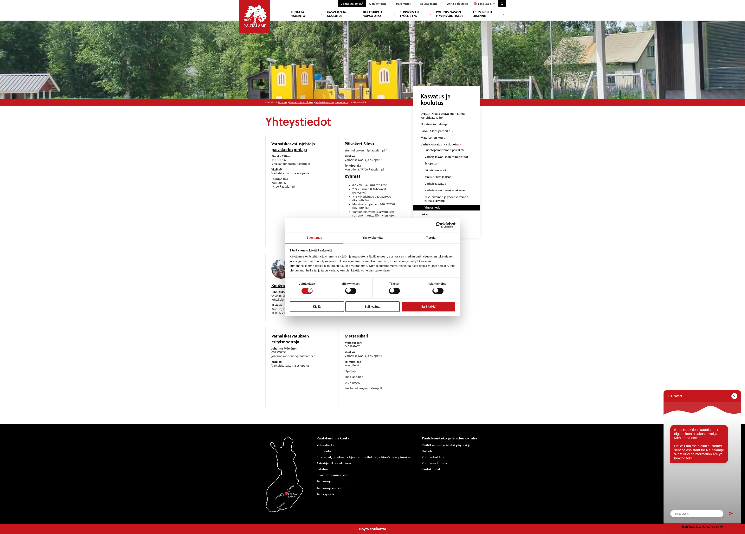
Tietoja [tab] (430, 237)
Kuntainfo (324, 451)
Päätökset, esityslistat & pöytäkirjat (447, 445)
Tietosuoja (324, 481)
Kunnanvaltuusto (434, 463)
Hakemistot (403, 3)
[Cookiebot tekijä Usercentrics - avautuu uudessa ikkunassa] (439, 225)
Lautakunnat (431, 469)
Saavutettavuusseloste (333, 475)
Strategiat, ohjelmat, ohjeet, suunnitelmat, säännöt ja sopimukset (364, 457)
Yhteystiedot (326, 445)
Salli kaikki (428, 306)
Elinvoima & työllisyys (409, 14)
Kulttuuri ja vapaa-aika (373, 14)
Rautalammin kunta (333, 438)
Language (484, 3)
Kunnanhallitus (433, 457)
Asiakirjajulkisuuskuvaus (334, 463)
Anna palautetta (457, 3)
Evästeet (323, 469)
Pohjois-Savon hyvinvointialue (449, 14)
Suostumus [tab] (314, 237)
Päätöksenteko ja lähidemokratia (449, 438)
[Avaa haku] (502, 3)
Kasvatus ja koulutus (336, 14)
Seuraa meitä (428, 3)
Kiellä (317, 306)
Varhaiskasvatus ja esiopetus (331, 102)
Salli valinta (372, 306)
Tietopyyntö (325, 494)
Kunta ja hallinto (297, 14)
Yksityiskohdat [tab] (372, 237)
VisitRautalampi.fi (352, 3)
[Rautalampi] (254, 16)
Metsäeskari (356, 335)
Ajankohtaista (377, 3)
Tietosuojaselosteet (331, 488)
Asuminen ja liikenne (482, 14)
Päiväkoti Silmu (359, 143)
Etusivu (282, 102)
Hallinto (427, 451)
